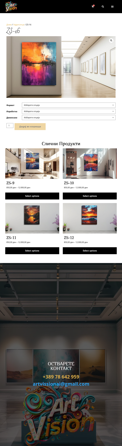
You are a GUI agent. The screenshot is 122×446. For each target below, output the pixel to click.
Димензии (11, 118)
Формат (10, 105)
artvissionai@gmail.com (61, 384)
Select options (32, 196)
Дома (9, 24)
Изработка (11, 111)
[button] (112, 6)
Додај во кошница (30, 126)
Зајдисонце (18, 24)
